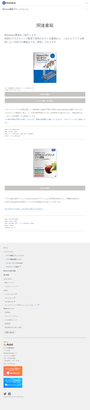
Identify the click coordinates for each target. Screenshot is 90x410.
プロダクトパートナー (12, 286)
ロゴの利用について (11, 320)
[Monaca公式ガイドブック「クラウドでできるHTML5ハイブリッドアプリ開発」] (45, 68)
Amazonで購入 (45, 94)
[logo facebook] (9, 394)
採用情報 (7, 324)
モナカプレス (9, 298)
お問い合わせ (9, 332)
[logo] (9, 3)
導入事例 (6, 275)
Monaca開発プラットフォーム (15, 9)
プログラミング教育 (12, 267)
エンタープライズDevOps (14, 263)
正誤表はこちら (9, 227)
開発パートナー (10, 282)
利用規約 (7, 312)
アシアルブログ (10, 294)
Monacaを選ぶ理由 (10, 271)
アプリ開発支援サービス (14, 259)
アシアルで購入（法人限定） (45, 101)
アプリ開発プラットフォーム (15, 255)
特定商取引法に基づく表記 (13, 327)
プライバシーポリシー (12, 316)
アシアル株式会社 (9, 348)
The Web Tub (9, 302)
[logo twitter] (5, 394)
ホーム (6, 248)
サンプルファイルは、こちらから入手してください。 (24, 208)
